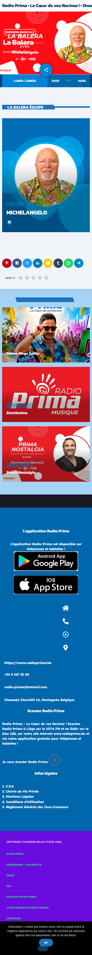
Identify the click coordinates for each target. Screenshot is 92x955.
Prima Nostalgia (21, 472)
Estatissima (17, 413)
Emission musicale (20, 32)
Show (11, 346)
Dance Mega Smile (23, 353)
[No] (43, 948)
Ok (46, 943)
